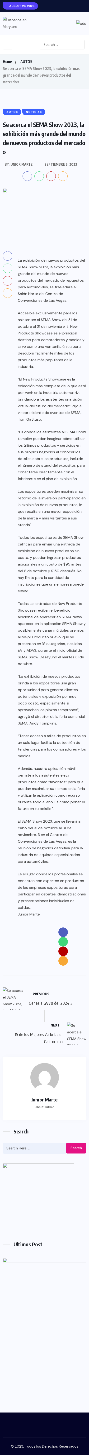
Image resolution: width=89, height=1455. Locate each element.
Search (76, 1148)
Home (7, 61)
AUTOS (26, 61)
